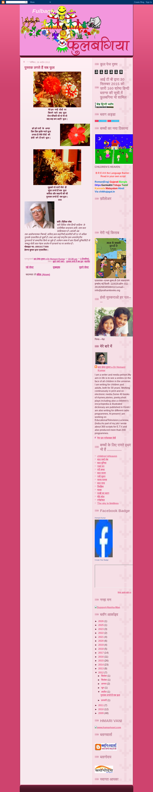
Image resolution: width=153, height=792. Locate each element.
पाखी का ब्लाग (103, 493)
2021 (101, 637)
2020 (101, 641)
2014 (101, 664)
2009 (101, 713)
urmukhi (107, 185)
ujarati (114, 182)
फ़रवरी (104, 700)
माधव (99, 490)
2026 (101, 621)
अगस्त (104, 683)
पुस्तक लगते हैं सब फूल (40, 67)
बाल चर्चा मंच (102, 459)
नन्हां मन (100, 466)
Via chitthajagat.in (105, 191)
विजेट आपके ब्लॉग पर (124, 593)
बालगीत (87, 261)
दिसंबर (104, 676)
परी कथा (101, 469)
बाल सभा (101, 483)
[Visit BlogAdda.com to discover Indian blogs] (113, 121)
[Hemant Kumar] (104, 556)
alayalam (112, 188)
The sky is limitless (108, 503)
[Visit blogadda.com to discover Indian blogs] (101, 121)
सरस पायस (102, 479)
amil (125, 185)
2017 (101, 652)
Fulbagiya (45, 11)
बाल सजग (101, 473)
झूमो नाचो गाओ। (59, 261)
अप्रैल (104, 691)
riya (98, 185)
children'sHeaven (107, 456)
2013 (101, 668)
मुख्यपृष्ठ (56, 267)
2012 (101, 672)
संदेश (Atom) (43, 274)
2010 (101, 709)
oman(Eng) (102, 182)
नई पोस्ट (30, 267)
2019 (101, 645)
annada (100, 188)
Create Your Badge (101, 560)
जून (103, 687)
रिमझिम (100, 486)
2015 (101, 660)
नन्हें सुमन (101, 476)
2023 (101, 629)
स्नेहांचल (101, 500)
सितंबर (104, 680)
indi (121, 188)
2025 (101, 625)
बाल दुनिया (101, 463)
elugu (117, 185)
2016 (101, 657)
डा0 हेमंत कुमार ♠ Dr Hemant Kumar (111, 369)
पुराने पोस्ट (84, 267)
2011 (101, 705)
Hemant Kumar (100, 518)
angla (123, 182)
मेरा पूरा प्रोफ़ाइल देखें (106, 438)
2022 (101, 633)
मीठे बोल (100, 496)
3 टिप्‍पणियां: (85, 259)
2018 (101, 649)
